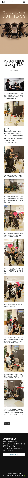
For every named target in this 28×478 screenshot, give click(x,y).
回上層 (7, 423)
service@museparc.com (14, 448)
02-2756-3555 (14, 442)
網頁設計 (18, 473)
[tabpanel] (14, 29)
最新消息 (16, 70)
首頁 (11, 70)
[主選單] (24, 2)
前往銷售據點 (14, 455)
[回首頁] (9, 1)
